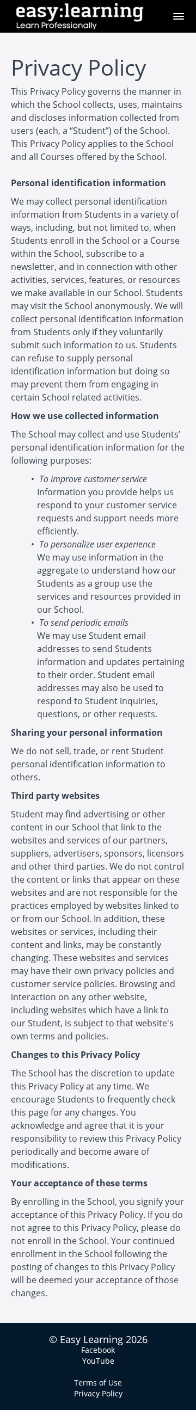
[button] (178, 16)
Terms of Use (98, 1382)
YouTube (98, 1361)
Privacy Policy (98, 1393)
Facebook (98, 1350)
